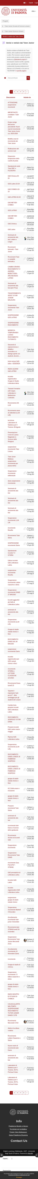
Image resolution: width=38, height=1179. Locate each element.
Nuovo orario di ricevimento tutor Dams (13, 1048)
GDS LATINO (12, 210)
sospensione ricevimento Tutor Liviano (13, 449)
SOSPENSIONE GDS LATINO (13, 316)
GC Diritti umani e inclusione (13, 789)
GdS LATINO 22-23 (14, 197)
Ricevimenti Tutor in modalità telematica (13, 259)
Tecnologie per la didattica (18, 1129)
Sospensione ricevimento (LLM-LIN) (14, 622)
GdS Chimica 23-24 (13, 177)
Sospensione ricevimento (12, 846)
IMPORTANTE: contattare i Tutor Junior (13, 115)
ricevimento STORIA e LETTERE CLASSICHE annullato (12, 673)
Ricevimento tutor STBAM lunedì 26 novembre (13, 929)
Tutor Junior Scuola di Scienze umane (17, 26)
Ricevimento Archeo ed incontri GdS (14, 838)
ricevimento (11, 959)
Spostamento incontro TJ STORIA (12, 553)
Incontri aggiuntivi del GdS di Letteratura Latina (13, 602)
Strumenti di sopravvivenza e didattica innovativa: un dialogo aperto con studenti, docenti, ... (14, 350)
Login (10, 1158)
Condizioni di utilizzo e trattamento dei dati (19, 1175)
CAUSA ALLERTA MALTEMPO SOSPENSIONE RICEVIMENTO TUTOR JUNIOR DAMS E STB (14, 1009)
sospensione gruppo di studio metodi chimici (13, 900)
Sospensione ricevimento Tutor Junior (13, 308)
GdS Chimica (12, 224)
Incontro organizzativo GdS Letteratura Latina (14, 890)
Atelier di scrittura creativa (13, 1029)
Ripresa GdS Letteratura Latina (13, 738)
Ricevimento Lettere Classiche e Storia (14, 1038)
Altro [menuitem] (33, 11)
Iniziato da (27, 97)
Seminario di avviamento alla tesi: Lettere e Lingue (13, 238)
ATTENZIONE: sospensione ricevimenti (13, 105)
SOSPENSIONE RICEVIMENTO (13, 324)
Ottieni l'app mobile (9, 1165)
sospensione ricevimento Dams (14, 650)
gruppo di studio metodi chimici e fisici (13, 781)
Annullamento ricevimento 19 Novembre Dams (13, 951)
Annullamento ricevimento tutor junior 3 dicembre (13, 919)
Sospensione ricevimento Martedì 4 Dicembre (14, 910)
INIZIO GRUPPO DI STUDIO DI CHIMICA (13, 996)
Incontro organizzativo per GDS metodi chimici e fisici (13, 660)
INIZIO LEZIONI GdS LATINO (13, 370)
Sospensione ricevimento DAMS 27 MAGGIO (14, 592)
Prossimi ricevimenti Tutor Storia (13, 808)
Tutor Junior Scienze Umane (14, 31)
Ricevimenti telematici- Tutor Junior (13, 249)
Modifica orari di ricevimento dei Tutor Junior (13, 141)
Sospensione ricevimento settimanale (12, 473)
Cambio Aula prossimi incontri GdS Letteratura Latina (13, 708)
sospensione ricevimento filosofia (12, 573)
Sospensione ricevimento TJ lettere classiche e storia (14, 975)
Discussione (10, 97)
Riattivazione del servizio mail (13, 150)
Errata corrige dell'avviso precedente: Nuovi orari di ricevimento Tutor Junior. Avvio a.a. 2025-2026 (14, 127)
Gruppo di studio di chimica (14, 966)
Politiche (6, 1163)
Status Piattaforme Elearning (18, 1135)
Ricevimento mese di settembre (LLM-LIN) (14, 413)
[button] (25, 3)
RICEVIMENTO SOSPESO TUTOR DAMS (14, 719)
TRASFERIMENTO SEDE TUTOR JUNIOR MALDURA (14, 296)
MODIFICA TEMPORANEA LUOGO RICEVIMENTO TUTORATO (13, 335)
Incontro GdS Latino (12, 881)
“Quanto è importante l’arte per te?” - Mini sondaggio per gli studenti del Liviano (14, 695)
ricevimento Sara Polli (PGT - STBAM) (13, 865)
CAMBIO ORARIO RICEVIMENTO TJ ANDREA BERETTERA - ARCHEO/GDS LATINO (14, 272)
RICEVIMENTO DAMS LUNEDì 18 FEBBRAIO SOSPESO (14, 758)
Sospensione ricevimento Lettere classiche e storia (14, 582)
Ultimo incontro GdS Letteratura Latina (13, 563)
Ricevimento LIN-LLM (13, 404)
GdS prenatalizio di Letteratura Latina (14, 874)
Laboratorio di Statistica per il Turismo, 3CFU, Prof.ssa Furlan (13, 1069)
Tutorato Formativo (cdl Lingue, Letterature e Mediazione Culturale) (14, 393)
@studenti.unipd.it (20, 59)
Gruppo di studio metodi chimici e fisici (13, 632)
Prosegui (19, 1177)
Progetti (5, 21)
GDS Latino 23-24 (14, 184)
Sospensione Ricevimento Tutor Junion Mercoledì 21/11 (14, 940)
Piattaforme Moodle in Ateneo (18, 1126)
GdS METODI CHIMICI (12, 204)
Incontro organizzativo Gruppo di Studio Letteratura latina (13, 380)
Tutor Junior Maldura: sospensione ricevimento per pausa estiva (13, 461)
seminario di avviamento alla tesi (13, 612)
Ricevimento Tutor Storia (14, 537)
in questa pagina (20, 71)
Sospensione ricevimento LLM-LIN (13, 520)
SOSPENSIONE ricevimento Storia (14, 544)
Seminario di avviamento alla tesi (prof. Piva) (13, 286)
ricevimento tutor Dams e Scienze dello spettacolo (13, 828)
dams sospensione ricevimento (14, 482)
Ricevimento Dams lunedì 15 (14, 684)
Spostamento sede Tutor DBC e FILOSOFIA (14, 168)
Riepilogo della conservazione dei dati (15, 1161)
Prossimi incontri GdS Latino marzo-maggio (14, 729)
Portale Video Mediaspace (18, 1132)
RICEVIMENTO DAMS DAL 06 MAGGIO (13, 642)
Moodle (30, 1153)
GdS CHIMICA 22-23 (14, 190)
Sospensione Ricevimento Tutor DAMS (14, 855)
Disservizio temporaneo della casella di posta (13, 158)
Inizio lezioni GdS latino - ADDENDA (14, 362)
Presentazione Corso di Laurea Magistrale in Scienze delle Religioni (13, 437)
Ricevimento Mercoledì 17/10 (13, 1022)
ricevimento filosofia (11, 529)
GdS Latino (11, 229)
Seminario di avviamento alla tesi (13, 491)
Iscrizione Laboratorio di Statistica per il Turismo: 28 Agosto (14, 424)
